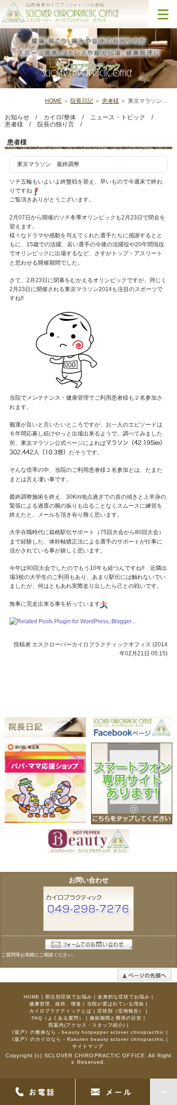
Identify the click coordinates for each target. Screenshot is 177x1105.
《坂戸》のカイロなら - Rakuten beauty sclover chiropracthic (86, 1039)
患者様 (110, 101)
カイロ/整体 (59, 117)
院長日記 (81, 101)
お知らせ (17, 117)
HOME (53, 101)
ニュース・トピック (117, 117)
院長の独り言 (55, 124)
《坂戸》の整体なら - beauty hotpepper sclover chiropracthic (86, 1032)
